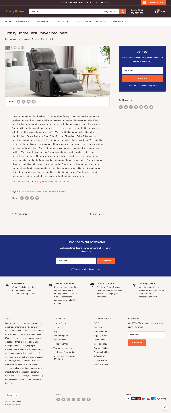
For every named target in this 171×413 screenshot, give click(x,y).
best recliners (11, 39)
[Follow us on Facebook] (121, 107)
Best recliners (23, 191)
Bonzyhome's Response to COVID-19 (65, 357)
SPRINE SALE (22, 21)
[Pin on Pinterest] (24, 102)
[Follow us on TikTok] (146, 107)
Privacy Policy (59, 323)
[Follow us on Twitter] (126, 107)
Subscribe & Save (155, 3)
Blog (55, 331)
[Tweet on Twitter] (29, 102)
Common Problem (102, 352)
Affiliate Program (60, 335)
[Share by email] (34, 102)
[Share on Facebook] (18, 102)
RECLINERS (42, 21)
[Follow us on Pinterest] (136, 107)
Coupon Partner (100, 360)
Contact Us (58, 327)
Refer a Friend (59, 340)
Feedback (98, 327)
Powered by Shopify (13, 405)
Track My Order (100, 331)
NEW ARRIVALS (118, 21)
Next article (95, 214)
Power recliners (49, 191)
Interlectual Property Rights (65, 352)
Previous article (21, 214)
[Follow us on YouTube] (141, 107)
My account (137, 13)
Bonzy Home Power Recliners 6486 (52, 181)
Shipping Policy (100, 335)
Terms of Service (60, 344)
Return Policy (99, 340)
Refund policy (99, 356)
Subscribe (142, 78)
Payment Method (101, 348)
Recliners (61, 191)
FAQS (96, 323)
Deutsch (10, 395)
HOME (8, 21)
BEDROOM (101, 21)
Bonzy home (35, 191)
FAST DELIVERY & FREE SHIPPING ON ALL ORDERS (85, 3)
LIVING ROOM (62, 21)
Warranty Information (62, 348)
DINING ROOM (84, 21)
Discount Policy (100, 344)
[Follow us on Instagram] (131, 107)
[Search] (122, 11)
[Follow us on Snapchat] (151, 107)
